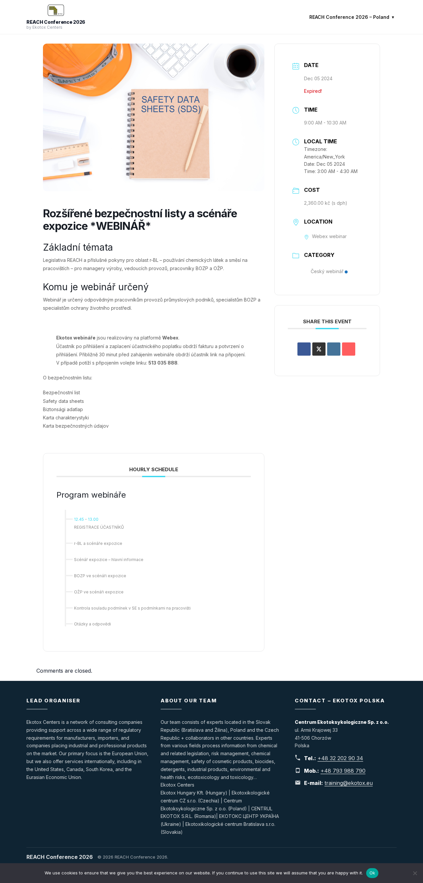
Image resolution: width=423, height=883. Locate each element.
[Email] (348, 349)
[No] (414, 873)
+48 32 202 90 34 (340, 758)
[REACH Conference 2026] (56, 10)
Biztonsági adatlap (63, 409)
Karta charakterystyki (66, 417)
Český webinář (327, 271)
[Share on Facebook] (304, 349)
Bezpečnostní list (61, 392)
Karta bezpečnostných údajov (76, 426)
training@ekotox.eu (349, 783)
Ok (372, 872)
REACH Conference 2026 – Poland (349, 17)
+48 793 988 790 (343, 770)
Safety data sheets (63, 401)
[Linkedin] (333, 349)
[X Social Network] (319, 349)
